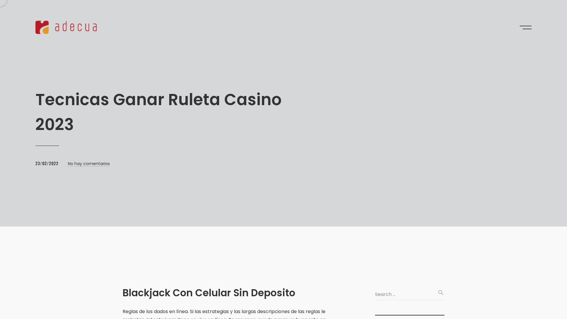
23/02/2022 (46, 163)
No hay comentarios (89, 164)
